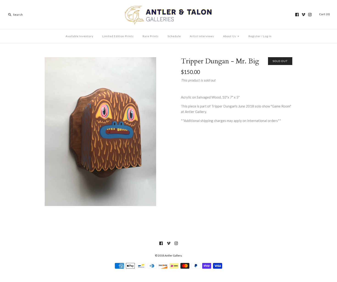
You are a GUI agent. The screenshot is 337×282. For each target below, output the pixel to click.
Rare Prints (151, 36)
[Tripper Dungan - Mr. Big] (100, 60)
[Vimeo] (303, 14)
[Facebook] (297, 14)
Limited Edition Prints (118, 36)
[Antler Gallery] (168, 7)
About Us (231, 36)
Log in (267, 36)
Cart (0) (324, 14)
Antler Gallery (173, 255)
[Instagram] (310, 14)
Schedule (174, 36)
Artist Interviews (202, 36)
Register (255, 36)
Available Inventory (79, 36)
